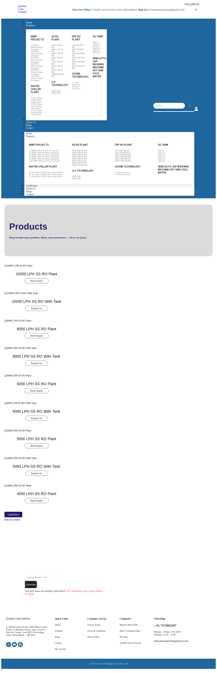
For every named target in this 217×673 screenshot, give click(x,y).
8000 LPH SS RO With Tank (36, 356)
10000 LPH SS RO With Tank (36, 301)
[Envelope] (14, 644)
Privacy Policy (94, 625)
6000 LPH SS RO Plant (36, 384)
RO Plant (124, 637)
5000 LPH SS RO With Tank (36, 466)
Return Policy (93, 637)
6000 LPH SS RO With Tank (36, 411)
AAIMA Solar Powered (130, 643)
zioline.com (123, 664)
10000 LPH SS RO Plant (36, 274)
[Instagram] (8, 644)
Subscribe (31, 584)
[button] (2, 670)
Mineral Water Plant (129, 625)
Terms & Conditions (96, 631)
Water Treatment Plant (130, 631)
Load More (13, 514)
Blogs (57, 637)
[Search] (190, 105)
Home (57, 625)
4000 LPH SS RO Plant (36, 494)
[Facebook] (20, 644)
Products (30, 136)
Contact (30, 194)
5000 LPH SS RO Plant (36, 439)
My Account (60, 649)
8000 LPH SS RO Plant (36, 329)
